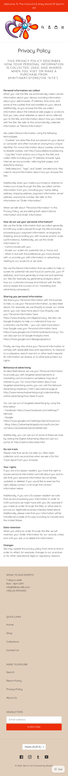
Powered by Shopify (43, 765)
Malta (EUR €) (33, 746)
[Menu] (62, 26)
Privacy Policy (14, 689)
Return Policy (14, 680)
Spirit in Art (28, 765)
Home (10, 624)
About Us (11, 697)
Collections (12, 641)
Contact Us (12, 650)
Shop (9, 633)
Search (10, 672)
